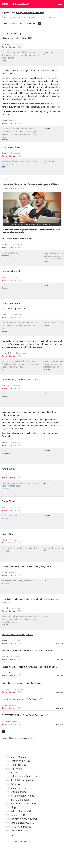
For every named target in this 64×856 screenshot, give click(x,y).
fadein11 (5, 139)
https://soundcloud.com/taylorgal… (17, 634)
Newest (13, 23)
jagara (4, 166)
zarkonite (5, 385)
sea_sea (5, 518)
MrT (45, 54)
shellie (4, 60)
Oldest (4, 23)
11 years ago (12, 277)
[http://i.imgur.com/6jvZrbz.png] (32, 209)
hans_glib (5, 474)
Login (4, 737)
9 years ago (17, 44)
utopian (4, 553)
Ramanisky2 (6, 255)
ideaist (4, 153)
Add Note (46, 128)
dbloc (4, 277)
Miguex (4, 120)
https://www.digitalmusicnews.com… (18, 238)
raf (3, 369)
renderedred (6, 689)
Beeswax (5, 244)
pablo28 (4, 540)
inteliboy (5, 442)
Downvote (12, 47)
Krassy (4, 288)
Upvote (4, 47)
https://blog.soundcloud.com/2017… (18, 37)
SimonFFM (6, 453)
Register (13, 737)
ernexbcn (5, 44)
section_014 (6, 353)
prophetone (6, 721)
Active (32, 23)
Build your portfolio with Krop (30, 12)
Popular (22, 23)
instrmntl (5, 396)
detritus (4, 572)
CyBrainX (5, 583)
